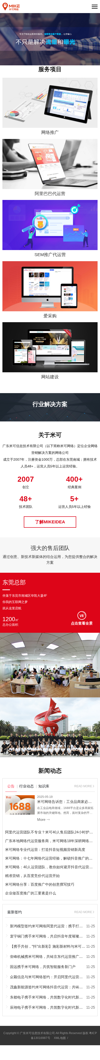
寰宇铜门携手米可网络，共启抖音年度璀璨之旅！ (50, 936)
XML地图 (60, 1038)
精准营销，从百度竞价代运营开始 (32, 876)
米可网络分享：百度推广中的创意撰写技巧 (39, 884)
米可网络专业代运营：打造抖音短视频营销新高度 (45, 849)
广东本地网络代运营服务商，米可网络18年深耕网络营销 (50, 841)
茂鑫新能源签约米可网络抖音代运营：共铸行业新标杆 (53, 987)
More (43, 819)
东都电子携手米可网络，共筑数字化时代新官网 (48, 997)
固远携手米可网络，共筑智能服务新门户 (42, 967)
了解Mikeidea (50, 521)
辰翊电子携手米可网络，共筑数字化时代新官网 (48, 1007)
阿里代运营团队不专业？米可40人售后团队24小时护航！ (51, 832)
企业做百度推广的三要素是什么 (30, 893)
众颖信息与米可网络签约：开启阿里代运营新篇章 (50, 977)
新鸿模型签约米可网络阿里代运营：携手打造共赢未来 (53, 926)
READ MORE (84, 786)
